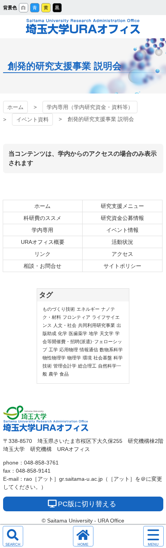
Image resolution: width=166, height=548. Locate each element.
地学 (93, 333)
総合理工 (87, 366)
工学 (53, 349)
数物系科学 (111, 349)
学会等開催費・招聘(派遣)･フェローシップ (82, 341)
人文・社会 (64, 325)
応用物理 (68, 349)
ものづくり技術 (58, 309)
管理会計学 (64, 366)
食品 (64, 374)
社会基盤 (102, 358)
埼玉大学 (24, 412)
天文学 (106, 333)
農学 (53, 374)
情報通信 (89, 349)
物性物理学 (54, 358)
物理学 (74, 358)
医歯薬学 (78, 333)
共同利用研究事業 (96, 325)
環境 (87, 358)
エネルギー (88, 309)
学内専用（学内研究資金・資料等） (90, 107)
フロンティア (76, 317)
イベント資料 (32, 119)
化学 (62, 333)
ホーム (15, 107)
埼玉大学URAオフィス (83, 26)
